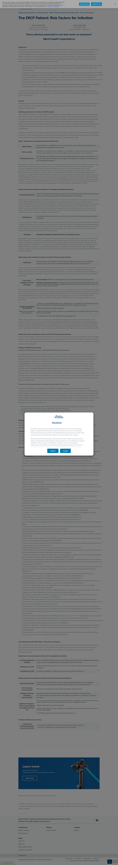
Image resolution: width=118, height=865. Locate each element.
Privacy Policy (50, 6)
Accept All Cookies (96, 4)
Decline (52, 451)
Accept (65, 451)
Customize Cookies (84, 4)
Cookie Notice (56, 6)
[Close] (115, 4)
